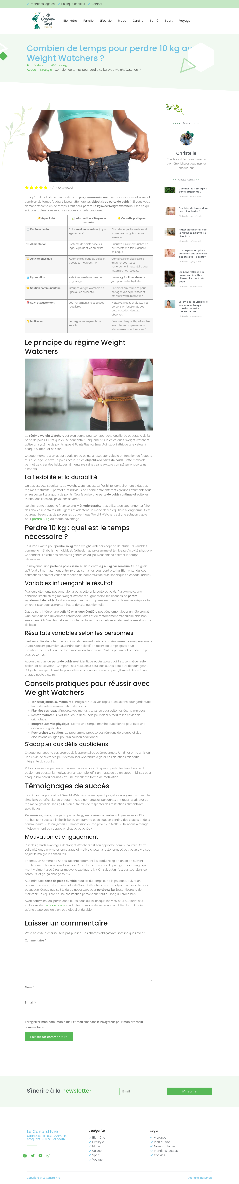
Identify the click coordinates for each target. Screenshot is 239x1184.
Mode (122, 21)
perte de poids (54, 905)
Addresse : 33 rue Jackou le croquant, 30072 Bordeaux (47, 1137)
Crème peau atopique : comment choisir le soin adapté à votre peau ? (193, 253)
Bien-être (70, 21)
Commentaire (35, 940)
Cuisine (138, 21)
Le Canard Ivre (42, 1131)
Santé (154, 21)
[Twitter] (33, 1156)
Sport (169, 21)
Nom (29, 987)
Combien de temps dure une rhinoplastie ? (193, 210)
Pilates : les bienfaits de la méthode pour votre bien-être (192, 233)
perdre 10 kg (40, 519)
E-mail (30, 1002)
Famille (88, 21)
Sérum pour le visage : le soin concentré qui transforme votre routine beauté (193, 306)
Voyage (184, 21)
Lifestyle (106, 21)
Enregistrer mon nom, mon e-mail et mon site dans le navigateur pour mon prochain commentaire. (84, 1024)
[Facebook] (25, 1156)
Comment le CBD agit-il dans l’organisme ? (193, 190)
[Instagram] (48, 1156)
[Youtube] (40, 1156)
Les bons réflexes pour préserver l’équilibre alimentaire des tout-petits (192, 276)
